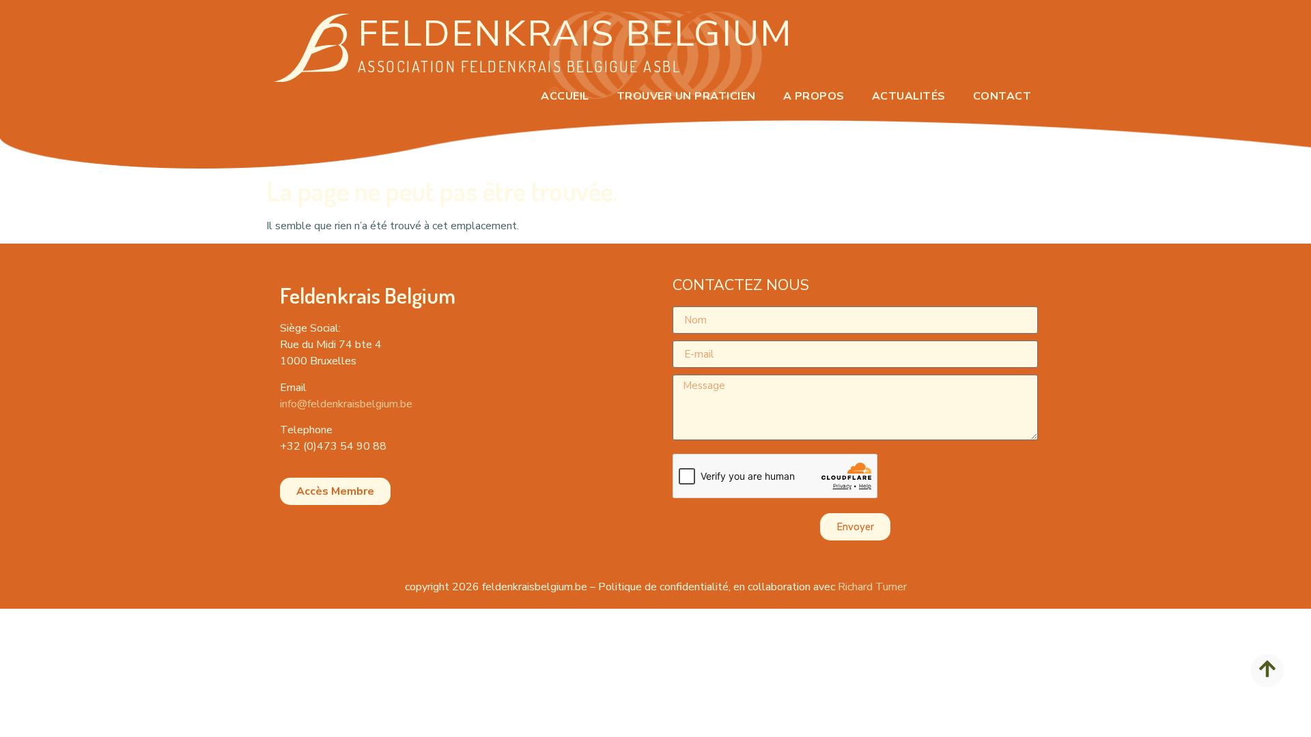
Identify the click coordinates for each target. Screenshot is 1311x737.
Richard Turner (872, 586)
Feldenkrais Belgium (575, 34)
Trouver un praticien (686, 96)
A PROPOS (814, 96)
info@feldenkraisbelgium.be (346, 403)
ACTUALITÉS (909, 96)
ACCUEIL (565, 96)
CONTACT (1002, 96)
